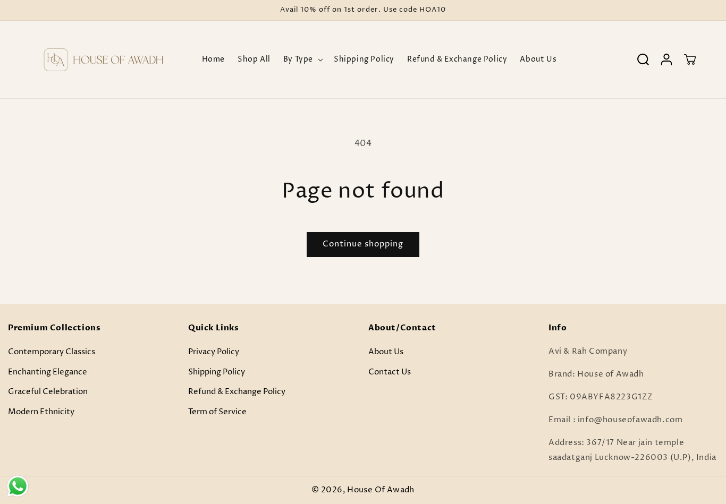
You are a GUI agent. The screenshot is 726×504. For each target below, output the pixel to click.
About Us (385, 351)
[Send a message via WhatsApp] (17, 486)
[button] (302, 59)
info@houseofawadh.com (630, 419)
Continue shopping (363, 244)
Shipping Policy (216, 371)
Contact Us (389, 371)
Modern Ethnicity (41, 411)
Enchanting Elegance (47, 371)
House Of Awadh (380, 490)
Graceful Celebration (48, 391)
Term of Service (217, 411)
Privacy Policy (213, 351)
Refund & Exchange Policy (236, 391)
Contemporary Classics (51, 351)
